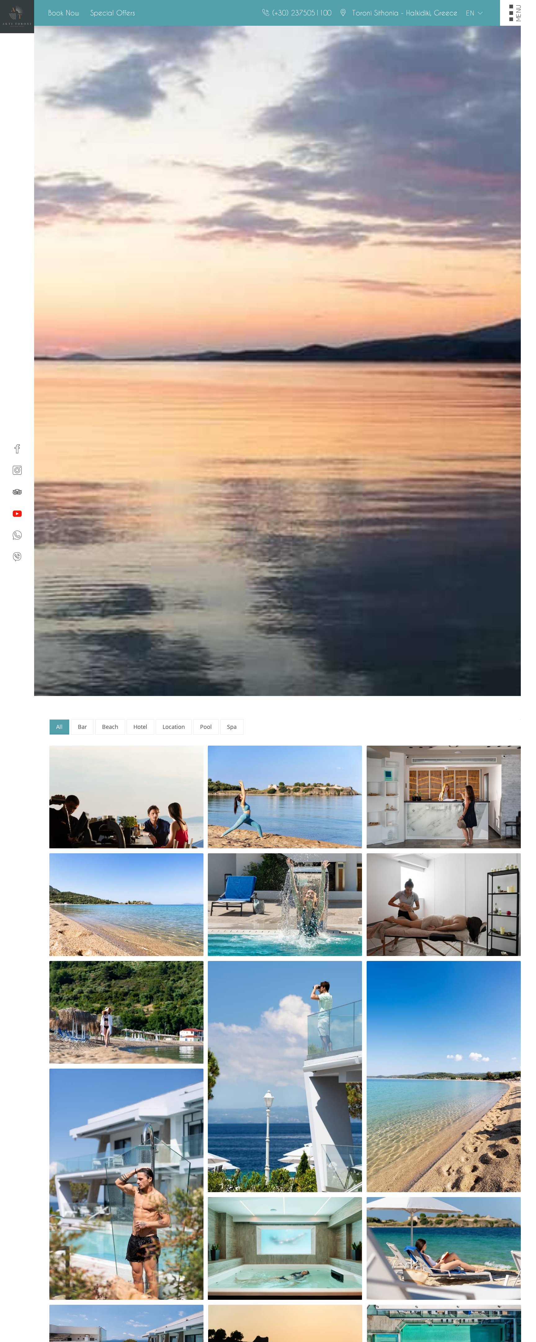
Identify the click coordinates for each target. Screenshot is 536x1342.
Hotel (140, 726)
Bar (82, 726)
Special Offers (112, 13)
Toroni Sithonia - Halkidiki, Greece (404, 13)
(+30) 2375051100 (301, 13)
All (59, 726)
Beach (110, 726)
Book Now (63, 13)
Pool (206, 726)
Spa (232, 726)
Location (174, 726)
